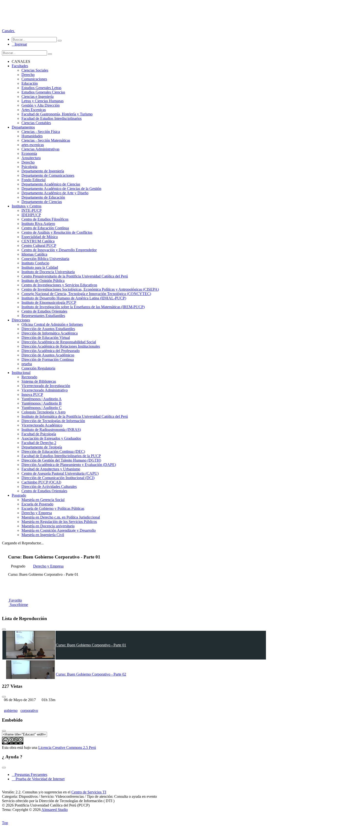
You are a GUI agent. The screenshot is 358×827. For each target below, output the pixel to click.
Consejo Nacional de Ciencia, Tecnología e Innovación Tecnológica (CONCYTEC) (86, 294)
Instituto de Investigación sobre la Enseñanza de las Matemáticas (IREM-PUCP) (83, 307)
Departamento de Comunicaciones (47, 175)
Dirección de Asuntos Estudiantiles (48, 329)
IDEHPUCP (31, 215)
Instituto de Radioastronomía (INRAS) (51, 429)
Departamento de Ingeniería (42, 171)
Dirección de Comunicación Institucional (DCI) (57, 478)
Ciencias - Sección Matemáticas (45, 140)
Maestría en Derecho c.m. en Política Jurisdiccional (60, 517)
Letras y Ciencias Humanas (42, 101)
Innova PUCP (32, 394)
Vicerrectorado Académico (41, 425)
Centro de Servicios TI (88, 792)
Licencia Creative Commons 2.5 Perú (67, 747)
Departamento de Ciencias (41, 202)
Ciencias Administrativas (40, 149)
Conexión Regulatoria (38, 368)
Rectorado (29, 377)
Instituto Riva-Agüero (38, 224)
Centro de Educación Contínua (45, 228)
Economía (29, 153)
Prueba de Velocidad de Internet (39, 779)
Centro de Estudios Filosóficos (44, 219)
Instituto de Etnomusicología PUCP (48, 302)
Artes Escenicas (33, 110)
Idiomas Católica (34, 254)
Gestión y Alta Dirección (40, 105)
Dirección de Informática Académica (49, 333)
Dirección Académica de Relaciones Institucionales (60, 346)
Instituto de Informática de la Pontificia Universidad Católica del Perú (74, 416)
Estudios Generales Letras (41, 88)
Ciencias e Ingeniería (37, 96)
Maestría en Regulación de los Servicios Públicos (59, 522)
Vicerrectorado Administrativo (44, 390)
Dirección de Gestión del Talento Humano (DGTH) (61, 460)
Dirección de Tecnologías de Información (53, 421)
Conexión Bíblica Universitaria (45, 259)
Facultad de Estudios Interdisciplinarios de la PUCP (61, 456)
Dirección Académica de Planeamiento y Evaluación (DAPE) (68, 465)
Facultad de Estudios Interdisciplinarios (51, 118)
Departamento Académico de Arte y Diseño (54, 193)
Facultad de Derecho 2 (38, 443)
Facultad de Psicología (38, 434)
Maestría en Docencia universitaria (48, 526)
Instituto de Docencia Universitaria (48, 272)
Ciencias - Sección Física (40, 132)
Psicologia (29, 167)
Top (5, 823)
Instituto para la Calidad (39, 267)
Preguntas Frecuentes (29, 774)
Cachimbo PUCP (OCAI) (41, 482)
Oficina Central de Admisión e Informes (52, 324)
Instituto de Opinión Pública (43, 281)
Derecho (28, 75)
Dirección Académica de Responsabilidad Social (58, 342)
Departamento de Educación (43, 197)
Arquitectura (31, 158)
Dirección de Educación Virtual (45, 337)
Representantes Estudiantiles (43, 316)
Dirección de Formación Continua (47, 359)
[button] (8, 31)
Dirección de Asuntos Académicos (47, 355)
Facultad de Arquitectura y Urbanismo (50, 469)
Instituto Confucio (35, 263)
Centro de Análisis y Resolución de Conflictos (56, 232)
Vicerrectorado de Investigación (45, 386)
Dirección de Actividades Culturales (49, 486)
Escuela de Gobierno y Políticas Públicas (52, 508)
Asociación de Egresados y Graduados (51, 438)
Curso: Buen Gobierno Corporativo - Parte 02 (91, 674)
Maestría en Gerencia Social (43, 500)
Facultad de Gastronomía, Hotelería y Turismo (57, 114)
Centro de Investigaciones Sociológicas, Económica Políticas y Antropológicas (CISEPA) (90, 289)
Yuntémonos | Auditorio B (41, 403)
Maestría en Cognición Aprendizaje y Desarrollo (58, 530)
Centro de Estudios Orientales (44, 311)
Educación (29, 83)
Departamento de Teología (41, 447)
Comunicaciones (34, 79)
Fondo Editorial (33, 180)
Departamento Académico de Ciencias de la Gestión (61, 188)
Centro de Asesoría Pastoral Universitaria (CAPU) (60, 473)
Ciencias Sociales (34, 70)
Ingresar (19, 44)
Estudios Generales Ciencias (43, 92)
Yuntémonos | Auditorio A (41, 399)
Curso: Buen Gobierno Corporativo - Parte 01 (91, 645)
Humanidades (32, 136)
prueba (26, 364)
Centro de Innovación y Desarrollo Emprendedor (59, 250)
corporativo (29, 710)
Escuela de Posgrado (37, 504)
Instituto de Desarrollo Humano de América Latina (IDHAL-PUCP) (73, 298)
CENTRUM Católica (38, 241)
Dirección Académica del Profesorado (50, 351)
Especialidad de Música (39, 237)
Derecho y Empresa (36, 513)
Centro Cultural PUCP (38, 245)
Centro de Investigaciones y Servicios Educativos (59, 285)
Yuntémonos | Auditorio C (41, 408)
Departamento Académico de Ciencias (50, 184)
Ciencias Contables (36, 123)
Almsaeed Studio (54, 810)
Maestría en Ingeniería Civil (42, 535)
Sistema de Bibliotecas (38, 381)
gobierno (11, 710)
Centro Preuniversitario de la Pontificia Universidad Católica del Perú (74, 276)
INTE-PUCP (31, 210)
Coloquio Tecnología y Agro (43, 412)
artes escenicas (32, 145)
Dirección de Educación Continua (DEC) (53, 451)
